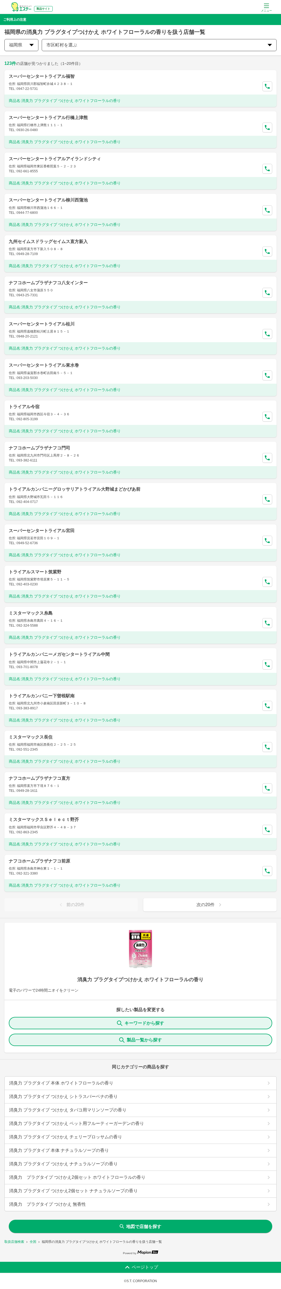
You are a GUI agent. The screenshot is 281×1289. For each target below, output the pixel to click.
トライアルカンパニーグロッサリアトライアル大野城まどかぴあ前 (74, 489)
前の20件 (75, 904)
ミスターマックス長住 (31, 737)
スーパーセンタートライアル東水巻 (44, 365)
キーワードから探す (144, 1023)
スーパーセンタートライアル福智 (42, 76)
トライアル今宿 (24, 406)
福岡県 (15, 45)
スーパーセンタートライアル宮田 (42, 530)
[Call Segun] (267, 86)
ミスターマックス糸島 (31, 613)
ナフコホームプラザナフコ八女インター (48, 282)
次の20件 (205, 904)
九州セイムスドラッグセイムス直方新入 (48, 241)
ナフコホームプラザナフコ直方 (39, 778)
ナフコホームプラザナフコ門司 (39, 448)
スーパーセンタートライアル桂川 (42, 324)
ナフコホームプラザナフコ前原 (39, 861)
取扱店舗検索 (14, 1242)
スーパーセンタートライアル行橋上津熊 (48, 117)
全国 (33, 1242)
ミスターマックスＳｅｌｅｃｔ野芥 (44, 819)
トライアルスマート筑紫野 (35, 571)
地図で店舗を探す (143, 1226)
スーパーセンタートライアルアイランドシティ (55, 158)
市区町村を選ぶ (61, 45)
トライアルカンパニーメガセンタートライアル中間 (59, 654)
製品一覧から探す (144, 1040)
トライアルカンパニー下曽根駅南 (42, 695)
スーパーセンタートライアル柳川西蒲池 (48, 200)
